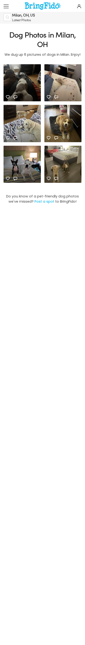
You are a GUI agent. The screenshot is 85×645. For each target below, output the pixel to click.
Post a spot (44, 201)
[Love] (7, 97)
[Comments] (15, 97)
